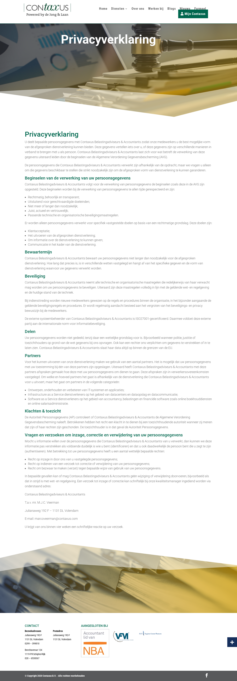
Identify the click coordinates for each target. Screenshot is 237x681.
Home (103, 9)
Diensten (117, 9)
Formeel (200, 9)
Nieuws (185, 9)
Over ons (138, 9)
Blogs (171, 9)
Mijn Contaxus (195, 14)
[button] (232, 642)
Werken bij (156, 9)
